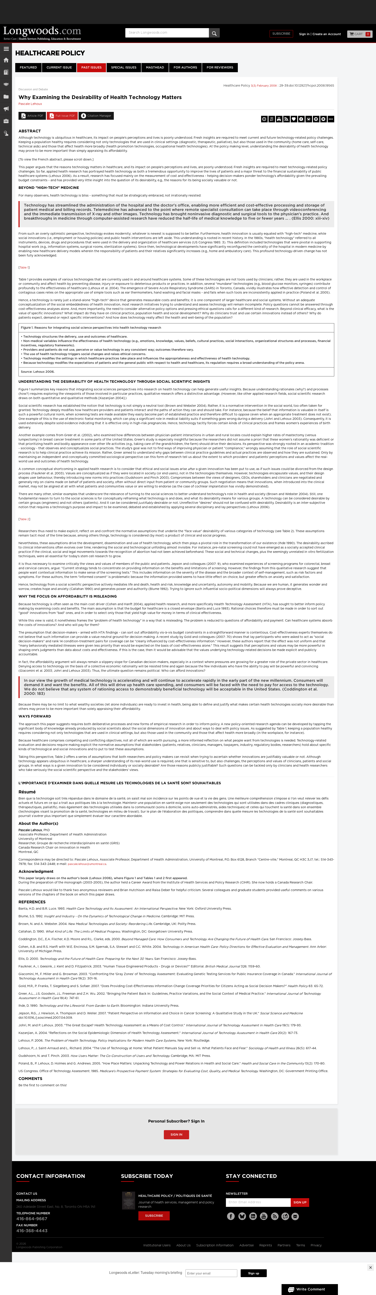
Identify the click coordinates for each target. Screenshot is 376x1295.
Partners (284, 1245)
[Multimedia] (6, 109)
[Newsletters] (295, 1216)
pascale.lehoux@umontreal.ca (87, 864)
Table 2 (24, 519)
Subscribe (281, 33)
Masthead (155, 67)
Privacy (316, 1245)
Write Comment (310, 1289)
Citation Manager (99, 115)
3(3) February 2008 (264, 85)
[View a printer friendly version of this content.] (279, 119)
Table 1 (24, 267)
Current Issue (59, 67)
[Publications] (6, 97)
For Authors (185, 67)
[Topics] (6, 72)
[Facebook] (231, 1216)
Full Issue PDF (65, 115)
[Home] (6, 60)
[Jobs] (6, 121)
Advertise (247, 1245)
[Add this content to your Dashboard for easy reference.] (294, 119)
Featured (28, 67)
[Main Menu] (6, 50)
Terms (301, 1245)
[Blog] (285, 1219)
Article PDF (35, 115)
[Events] (6, 84)
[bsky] (242, 1216)
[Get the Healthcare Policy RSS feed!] (286, 119)
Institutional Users (157, 1245)
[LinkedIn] (253, 1216)
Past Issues (91, 67)
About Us (183, 1245)
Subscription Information (215, 1245)
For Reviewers (220, 67)
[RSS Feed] (274, 1216)
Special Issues (123, 67)
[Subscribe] (6, 133)
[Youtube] (264, 1216)
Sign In (176, 1134)
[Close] (370, 1267)
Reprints (266, 1245)
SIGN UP (300, 1202)
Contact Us (26, 1193)
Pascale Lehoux (30, 104)
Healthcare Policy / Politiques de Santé (175, 1196)
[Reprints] (264, 119)
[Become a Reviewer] (272, 119)
